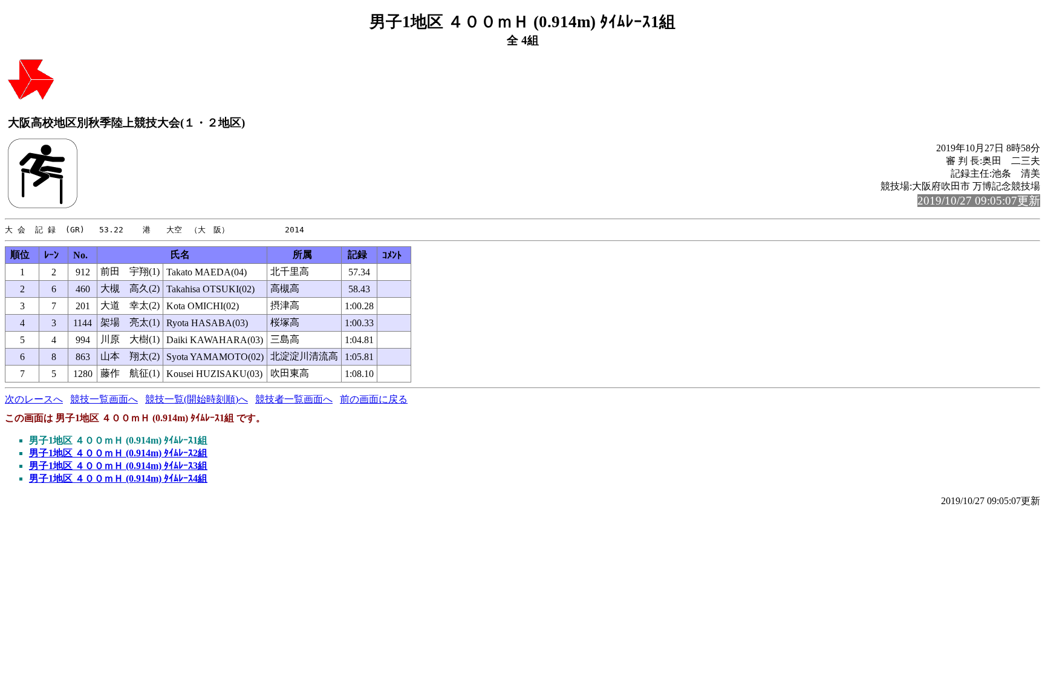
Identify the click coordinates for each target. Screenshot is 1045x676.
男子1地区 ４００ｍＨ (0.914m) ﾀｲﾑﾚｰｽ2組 (118, 453)
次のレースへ (34, 399)
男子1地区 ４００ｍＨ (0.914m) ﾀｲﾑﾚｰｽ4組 (118, 478)
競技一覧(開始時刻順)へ (196, 399)
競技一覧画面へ (104, 399)
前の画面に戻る (374, 399)
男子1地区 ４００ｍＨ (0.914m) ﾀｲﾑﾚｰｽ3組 (118, 466)
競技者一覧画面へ (294, 399)
